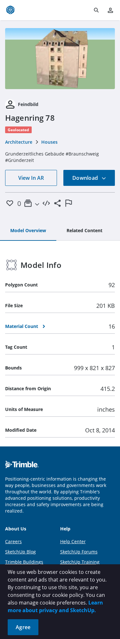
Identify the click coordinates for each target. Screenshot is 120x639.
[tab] (28, 231)
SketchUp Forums (79, 552)
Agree (23, 627)
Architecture (18, 142)
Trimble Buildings (24, 562)
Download (85, 177)
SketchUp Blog (20, 552)
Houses (49, 142)
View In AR (31, 177)
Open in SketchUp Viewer (60, 58)
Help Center (73, 541)
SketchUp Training (80, 562)
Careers (13, 541)
